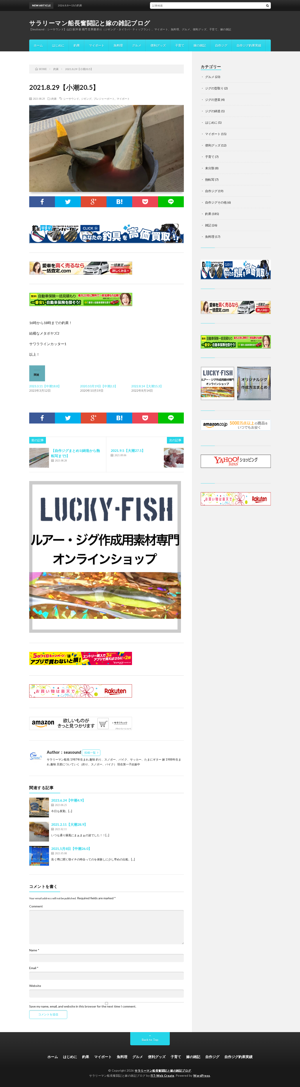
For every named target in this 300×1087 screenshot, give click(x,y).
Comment (36, 906)
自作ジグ (221, 45)
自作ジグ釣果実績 (249, 45)
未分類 (209, 168)
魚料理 (118, 45)
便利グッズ (158, 45)
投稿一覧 (90, 752)
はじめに (58, 45)
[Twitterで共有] (68, 201)
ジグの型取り (214, 88)
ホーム (38, 45)
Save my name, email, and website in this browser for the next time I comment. (82, 1006)
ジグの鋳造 (212, 111)
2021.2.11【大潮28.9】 (69, 824)
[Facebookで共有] (42, 201)
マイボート (96, 45)
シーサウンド (71, 98)
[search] (267, 5)
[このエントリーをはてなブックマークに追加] (119, 201)
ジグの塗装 (212, 99)
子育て (179, 45)
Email (33, 968)
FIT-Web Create (162, 1075)
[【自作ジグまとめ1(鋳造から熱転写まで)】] (39, 458)
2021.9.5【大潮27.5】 (128, 450)
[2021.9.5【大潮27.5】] (174, 458)
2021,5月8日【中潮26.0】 (71, 848)
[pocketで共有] (145, 201)
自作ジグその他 (216, 202)
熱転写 (209, 179)
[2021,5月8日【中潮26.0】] (39, 856)
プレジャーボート (104, 98)
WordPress (201, 1075)
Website (35, 985)
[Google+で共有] (94, 201)
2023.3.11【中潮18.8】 (45, 386)
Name (34, 950)
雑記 (208, 225)
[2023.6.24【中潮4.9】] (39, 807)
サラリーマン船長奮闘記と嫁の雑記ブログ (89, 23)
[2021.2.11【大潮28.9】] (39, 832)
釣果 (77, 45)
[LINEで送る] (171, 201)
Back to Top (150, 1040)
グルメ (136, 45)
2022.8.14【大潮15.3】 (147, 386)
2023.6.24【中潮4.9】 (68, 800)
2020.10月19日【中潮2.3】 (98, 386)
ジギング (86, 98)
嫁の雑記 (199, 45)
